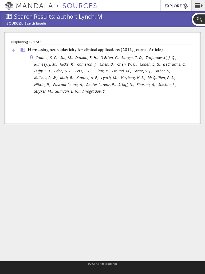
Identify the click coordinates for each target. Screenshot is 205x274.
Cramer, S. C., (47, 57)
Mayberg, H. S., (133, 77)
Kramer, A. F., (88, 77)
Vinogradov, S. (93, 91)
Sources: (15, 24)
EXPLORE (173, 6)
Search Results (36, 23)
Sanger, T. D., (132, 57)
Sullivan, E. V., (67, 91)
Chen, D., (108, 64)
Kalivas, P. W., (46, 77)
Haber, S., (163, 70)
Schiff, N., (126, 84)
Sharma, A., (147, 84)
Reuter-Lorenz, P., (101, 84)
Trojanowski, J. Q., (162, 57)
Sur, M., (67, 57)
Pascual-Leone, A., (69, 84)
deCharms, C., (175, 64)
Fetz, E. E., (84, 70)
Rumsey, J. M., (46, 64)
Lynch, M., (110, 77)
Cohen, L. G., (151, 64)
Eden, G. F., (64, 70)
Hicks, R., (68, 64)
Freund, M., (122, 70)
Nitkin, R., (43, 84)
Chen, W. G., (128, 64)
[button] (198, 5)
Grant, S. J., (143, 70)
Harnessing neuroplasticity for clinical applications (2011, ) (95, 49)
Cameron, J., (88, 64)
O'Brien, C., (110, 57)
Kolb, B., (67, 77)
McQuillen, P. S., (162, 77)
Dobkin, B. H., (87, 57)
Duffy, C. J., (43, 70)
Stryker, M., (44, 91)
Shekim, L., (168, 84)
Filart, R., (102, 70)
